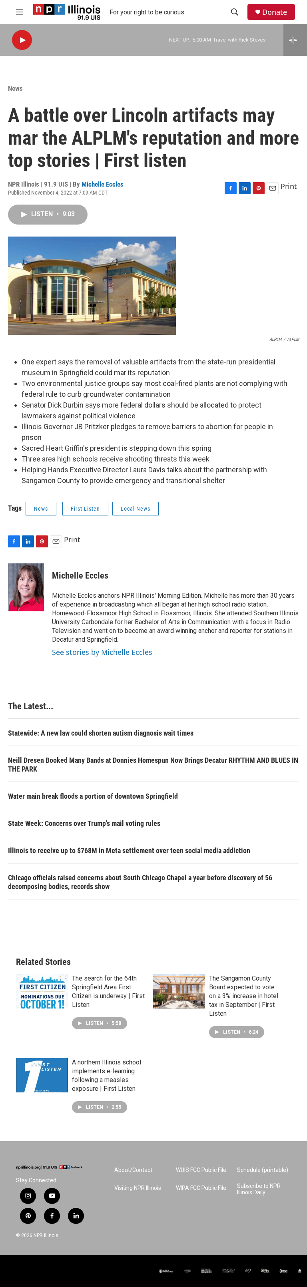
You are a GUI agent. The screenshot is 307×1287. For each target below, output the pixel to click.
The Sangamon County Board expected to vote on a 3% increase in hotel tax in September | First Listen (243, 996)
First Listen (85, 508)
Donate (274, 12)
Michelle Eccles (103, 184)
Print (289, 186)
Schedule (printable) (262, 1170)
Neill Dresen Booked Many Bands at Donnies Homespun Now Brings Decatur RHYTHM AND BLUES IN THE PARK (153, 764)
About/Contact (133, 1170)
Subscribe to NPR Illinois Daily (259, 1189)
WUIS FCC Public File (201, 1170)
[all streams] (295, 40)
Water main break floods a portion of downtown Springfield (93, 796)
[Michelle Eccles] (26, 587)
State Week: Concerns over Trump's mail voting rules (84, 823)
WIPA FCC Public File (201, 1188)
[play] (22, 40)
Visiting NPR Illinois (137, 1188)
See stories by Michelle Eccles (102, 652)
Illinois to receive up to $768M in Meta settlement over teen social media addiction (129, 850)
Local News (135, 508)
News (15, 88)
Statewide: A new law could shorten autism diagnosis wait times (100, 733)
